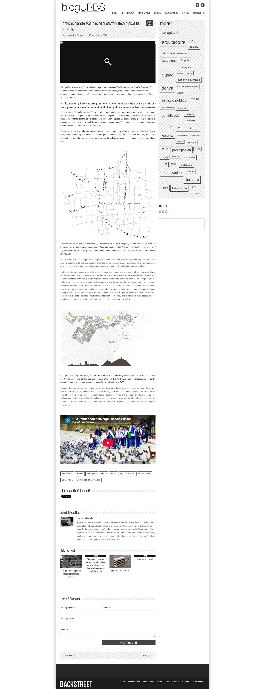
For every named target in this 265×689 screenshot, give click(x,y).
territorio (190, 171)
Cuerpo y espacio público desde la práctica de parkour (71, 573)
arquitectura (67, 474)
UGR (165, 188)
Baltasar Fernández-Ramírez (174, 53)
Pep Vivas (189, 157)
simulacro (186, 164)
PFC (164, 164)
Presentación (127, 12)
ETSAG (195, 99)
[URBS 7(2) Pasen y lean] (120, 561)
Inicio (114, 12)
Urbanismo (179, 188)
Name (67, 608)
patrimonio (176, 157)
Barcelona (169, 60)
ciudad (104, 474)
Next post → (148, 655)
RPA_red (185, 12)
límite (171, 126)
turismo (192, 179)
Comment (106, 608)
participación (181, 150)
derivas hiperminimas (187, 86)
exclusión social (168, 108)
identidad (190, 114)
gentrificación (171, 116)
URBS (193, 187)
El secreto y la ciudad (145, 559)
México (180, 142)
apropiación (171, 33)
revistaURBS (144, 12)
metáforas (182, 135)
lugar (163, 126)
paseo (165, 157)
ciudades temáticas (184, 73)
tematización (172, 173)
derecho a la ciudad (188, 79)
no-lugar (191, 142)
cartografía (92, 474)
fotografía (182, 108)
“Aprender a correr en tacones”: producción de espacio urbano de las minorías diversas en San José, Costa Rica (96, 565)
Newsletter (199, 12)
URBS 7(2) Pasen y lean (120, 570)
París (197, 149)
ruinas (173, 164)
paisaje (165, 149)
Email (67, 618)
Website (64, 629)
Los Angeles (191, 120)
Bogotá (80, 474)
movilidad (196, 135)
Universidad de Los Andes (88, 480)
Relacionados (171, 12)
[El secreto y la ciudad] (145, 556)
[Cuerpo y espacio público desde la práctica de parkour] (71, 561)
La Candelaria (144, 474)
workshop (194, 193)
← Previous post (69, 655)
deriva (113, 474)
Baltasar (193, 46)
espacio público (127, 474)
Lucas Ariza (67, 480)
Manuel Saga (188, 128)
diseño (180, 93)
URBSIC (157, 12)
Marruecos (167, 135)
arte (191, 40)
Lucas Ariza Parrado (85, 518)
